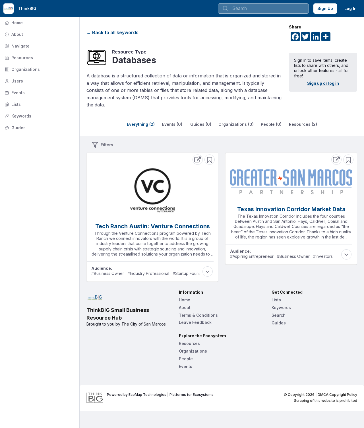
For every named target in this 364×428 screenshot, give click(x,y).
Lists (12, 104)
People (186, 358)
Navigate (16, 46)
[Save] (209, 160)
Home (13, 22)
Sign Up (325, 8)
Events (14, 92)
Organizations (21, 69)
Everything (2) (141, 124)
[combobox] (263, 8)
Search (279, 315)
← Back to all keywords (112, 32)
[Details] (198, 160)
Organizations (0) (236, 124)
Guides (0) (200, 124)
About (13, 34)
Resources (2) (303, 124)
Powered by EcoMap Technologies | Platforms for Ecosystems (160, 394)
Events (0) (172, 124)
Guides (14, 127)
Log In (350, 8)
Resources (18, 57)
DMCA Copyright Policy (337, 394)
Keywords (17, 116)
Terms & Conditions (198, 315)
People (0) (271, 124)
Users (13, 81)
